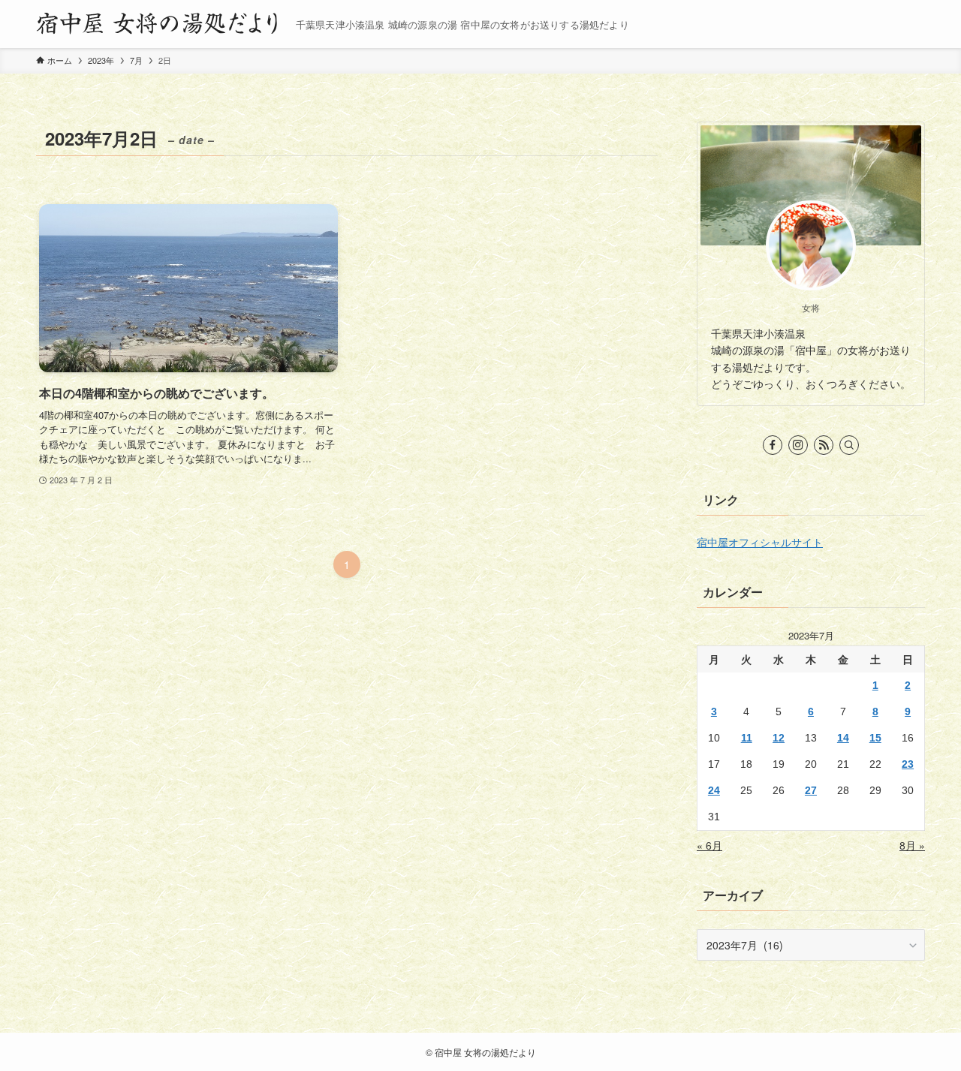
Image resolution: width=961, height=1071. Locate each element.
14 (843, 738)
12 (779, 738)
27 (811, 790)
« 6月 (709, 845)
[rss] (823, 445)
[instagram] (798, 445)
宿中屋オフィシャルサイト (760, 541)
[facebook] (772, 445)
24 (714, 790)
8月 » (912, 845)
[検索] (849, 445)
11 (746, 738)
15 (875, 738)
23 (908, 764)
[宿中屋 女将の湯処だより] (160, 24)
